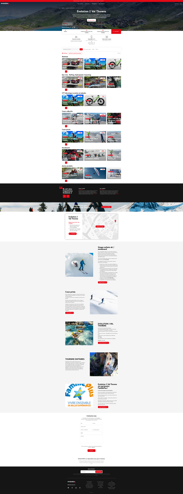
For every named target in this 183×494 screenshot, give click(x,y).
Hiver (97, 49)
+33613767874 (73, 233)
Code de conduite (112, 488)
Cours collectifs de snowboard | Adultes (92, 158)
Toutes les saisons (88, 49)
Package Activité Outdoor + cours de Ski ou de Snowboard (117, 175)
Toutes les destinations (70, 8)
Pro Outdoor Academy (89, 486)
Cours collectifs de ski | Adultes (93, 121)
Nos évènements (100, 485)
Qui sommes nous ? (100, 481)
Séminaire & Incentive (89, 485)
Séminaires (87, 3)
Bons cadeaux (92, 20)
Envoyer (91, 450)
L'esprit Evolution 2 (103, 342)
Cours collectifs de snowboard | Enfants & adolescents (115, 120)
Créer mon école (100, 482)
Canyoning (111, 86)
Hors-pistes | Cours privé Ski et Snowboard (117, 139)
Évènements (94, 3)
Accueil (63, 8)
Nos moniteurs (102, 3)
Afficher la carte (100, 226)
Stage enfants (102, 282)
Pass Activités (100, 487)
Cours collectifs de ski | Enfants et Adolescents (70, 121)
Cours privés (68, 312)
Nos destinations (89, 481)
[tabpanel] (76, 38)
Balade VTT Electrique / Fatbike (93, 66)
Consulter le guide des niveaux (75, 53)
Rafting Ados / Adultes (93, 86)
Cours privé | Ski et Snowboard (91, 139)
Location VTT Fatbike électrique (115, 66)
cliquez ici (93, 447)
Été (93, 49)
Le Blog (100, 486)
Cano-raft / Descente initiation (70, 176)
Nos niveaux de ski (89, 487)
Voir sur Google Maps (73, 227)
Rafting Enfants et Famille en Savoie (72, 66)
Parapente (88, 177)
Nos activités (80, 3)
